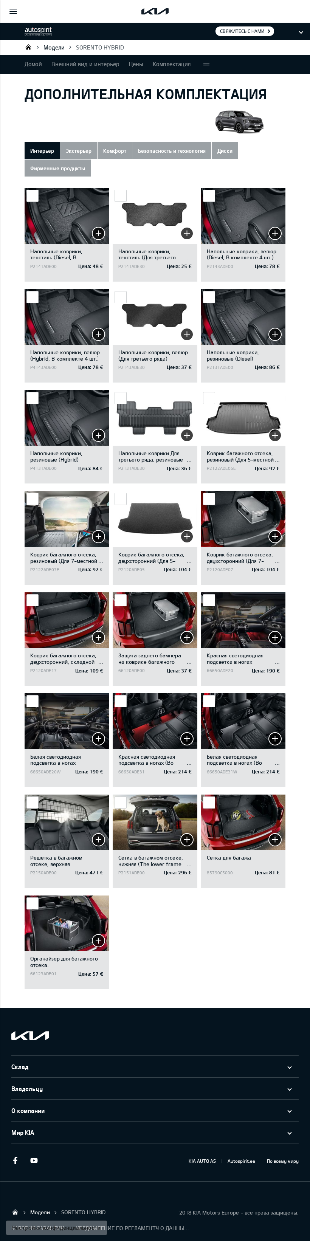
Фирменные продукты (57, 168)
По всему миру (283, 1161)
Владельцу (27, 1088)
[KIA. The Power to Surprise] (30, 1035)
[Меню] (13, 11)
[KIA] (155, 11)
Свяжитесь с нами (242, 31)
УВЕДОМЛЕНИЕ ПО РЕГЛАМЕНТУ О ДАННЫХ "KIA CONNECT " (132, 1228)
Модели (54, 47)
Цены (136, 63)
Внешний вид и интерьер (85, 63)
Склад (19, 1066)
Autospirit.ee (241, 1161)
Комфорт (114, 150)
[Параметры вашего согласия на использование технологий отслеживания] (56, 1228)
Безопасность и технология (172, 150)
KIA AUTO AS (202, 1161)
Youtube (34, 1160)
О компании (28, 1110)
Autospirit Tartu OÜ (28, 47)
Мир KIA (22, 1132)
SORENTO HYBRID (100, 47)
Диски (224, 150)
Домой (33, 63)
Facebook (15, 1160)
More (206, 64)
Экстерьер (78, 150)
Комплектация (172, 63)
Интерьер (42, 150)
